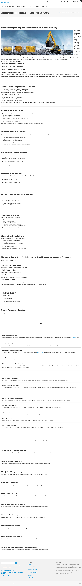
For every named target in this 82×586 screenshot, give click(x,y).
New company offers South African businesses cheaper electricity (12, 573)
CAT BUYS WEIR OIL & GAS (6, 568)
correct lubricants (30, 495)
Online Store (32, 6)
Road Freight (30, 573)
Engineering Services (32, 577)
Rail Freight (30, 575)
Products (18, 6)
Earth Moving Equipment (32, 572)
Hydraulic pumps (40, 352)
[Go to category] (16, 563)
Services (23, 6)
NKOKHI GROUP (5, 2)
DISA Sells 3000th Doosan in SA (7, 570)
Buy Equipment (8, 6)
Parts (13, 6)
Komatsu (74, 337)
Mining (29, 567)
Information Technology (32, 569)
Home (2, 6)
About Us (38, 6)
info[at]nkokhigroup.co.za (76, 2)
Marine (29, 570)
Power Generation (31, 566)
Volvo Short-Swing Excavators (7, 576)
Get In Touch (44, 6)
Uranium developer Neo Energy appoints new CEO (10, 565)
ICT (27, 6)
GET (24, 154)
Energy (29, 564)
